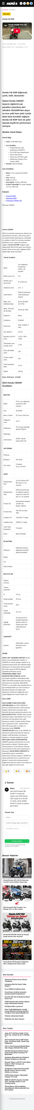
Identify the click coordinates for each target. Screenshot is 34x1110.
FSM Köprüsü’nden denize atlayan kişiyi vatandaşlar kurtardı (17, 1002)
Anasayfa (5, 9)
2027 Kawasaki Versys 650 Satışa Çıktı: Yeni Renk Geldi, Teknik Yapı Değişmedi (17, 1041)
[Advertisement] (17, 68)
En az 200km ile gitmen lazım (15, 989)
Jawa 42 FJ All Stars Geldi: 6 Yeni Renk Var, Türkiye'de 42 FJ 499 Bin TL (17, 1034)
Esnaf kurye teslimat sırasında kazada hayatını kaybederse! (15, 993)
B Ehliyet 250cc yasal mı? (14, 1006)
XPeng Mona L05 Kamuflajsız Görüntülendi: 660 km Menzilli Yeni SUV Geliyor (17, 1088)
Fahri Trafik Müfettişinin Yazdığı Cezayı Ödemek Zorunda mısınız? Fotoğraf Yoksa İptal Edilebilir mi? (17, 1011)
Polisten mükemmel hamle (14, 1016)
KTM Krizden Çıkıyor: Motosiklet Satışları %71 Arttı (16, 1076)
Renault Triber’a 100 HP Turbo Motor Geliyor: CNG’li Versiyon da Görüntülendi (18, 1063)
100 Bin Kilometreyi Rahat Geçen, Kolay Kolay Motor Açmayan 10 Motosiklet (17, 1052)
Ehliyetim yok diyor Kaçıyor (14, 1019)
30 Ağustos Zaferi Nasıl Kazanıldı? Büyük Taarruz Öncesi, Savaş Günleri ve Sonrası (17, 1070)
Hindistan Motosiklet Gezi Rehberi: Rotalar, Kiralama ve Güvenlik (17, 1058)
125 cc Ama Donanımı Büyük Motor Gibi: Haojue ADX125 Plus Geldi (17, 1047)
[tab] (17, 653)
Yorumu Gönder (17, 841)
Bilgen (12, 788)
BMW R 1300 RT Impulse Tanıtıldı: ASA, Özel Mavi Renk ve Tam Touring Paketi (17, 1081)
